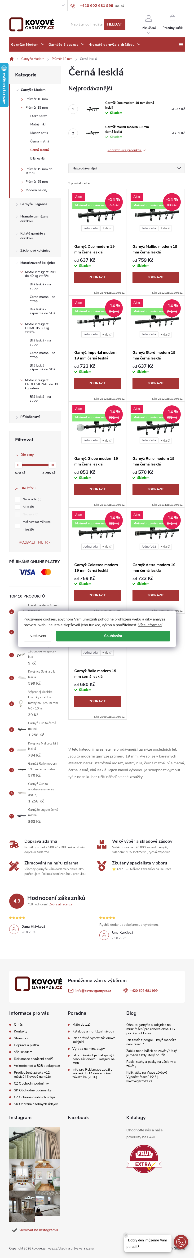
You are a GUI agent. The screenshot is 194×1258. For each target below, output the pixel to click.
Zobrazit (97, 277)
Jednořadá (91, 228)
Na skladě (31, 499)
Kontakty (25, 6)
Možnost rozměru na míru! (37, 526)
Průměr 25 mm (37, 181)
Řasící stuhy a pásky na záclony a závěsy (151, 1063)
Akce (28, 507)
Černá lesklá (39, 150)
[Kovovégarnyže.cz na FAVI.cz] (144, 1159)
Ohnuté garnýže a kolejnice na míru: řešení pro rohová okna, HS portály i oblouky (150, 1029)
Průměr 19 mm (37, 107)
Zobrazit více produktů (125, 150)
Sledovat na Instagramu (38, 1230)
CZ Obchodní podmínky (31, 1083)
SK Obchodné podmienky (33, 1090)
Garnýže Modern (33, 90)
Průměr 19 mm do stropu (39, 171)
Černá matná (39, 141)
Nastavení (38, 635)
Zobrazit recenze (60, 904)
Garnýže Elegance (33, 204)
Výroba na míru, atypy (88, 1049)
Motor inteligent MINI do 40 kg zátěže (41, 274)
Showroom (41, 6)
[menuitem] (28, 44)
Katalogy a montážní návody (93, 1031)
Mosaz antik (39, 133)
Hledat (114, 24)
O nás (13, 6)
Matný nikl (37, 124)
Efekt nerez (38, 116)
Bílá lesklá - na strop (40, 286)
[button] (181, 1242)
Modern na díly (36, 190)
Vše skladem (23, 1052)
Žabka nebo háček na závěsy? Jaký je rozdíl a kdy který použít (151, 1053)
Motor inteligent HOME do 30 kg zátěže (37, 328)
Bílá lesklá (37, 158)
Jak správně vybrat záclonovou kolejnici (94, 1040)
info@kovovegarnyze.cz (93, 990)
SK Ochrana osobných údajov (36, 1104)
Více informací (150, 625)
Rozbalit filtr (33, 542)
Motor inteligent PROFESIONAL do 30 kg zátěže (41, 384)
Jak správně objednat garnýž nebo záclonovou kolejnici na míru (93, 1059)
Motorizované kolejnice (37, 263)
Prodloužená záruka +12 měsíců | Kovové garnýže (32, 1074)
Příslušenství (30, 417)
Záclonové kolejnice (35, 250)
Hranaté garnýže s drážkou (34, 218)
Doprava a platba (26, 1045)
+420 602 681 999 (144, 990)
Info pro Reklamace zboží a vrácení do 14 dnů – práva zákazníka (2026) (92, 1073)
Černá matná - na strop (42, 299)
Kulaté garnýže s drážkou (32, 235)
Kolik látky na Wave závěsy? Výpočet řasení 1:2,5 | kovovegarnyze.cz (146, 1076)
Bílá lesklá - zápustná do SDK (43, 311)
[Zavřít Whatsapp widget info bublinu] (125, 1235)
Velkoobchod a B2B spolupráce (37, 1065)
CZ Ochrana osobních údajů (34, 1097)
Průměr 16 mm (37, 99)
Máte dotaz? (81, 1025)
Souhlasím (113, 635)
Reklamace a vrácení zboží (33, 1059)
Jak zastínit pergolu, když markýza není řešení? (151, 1042)
